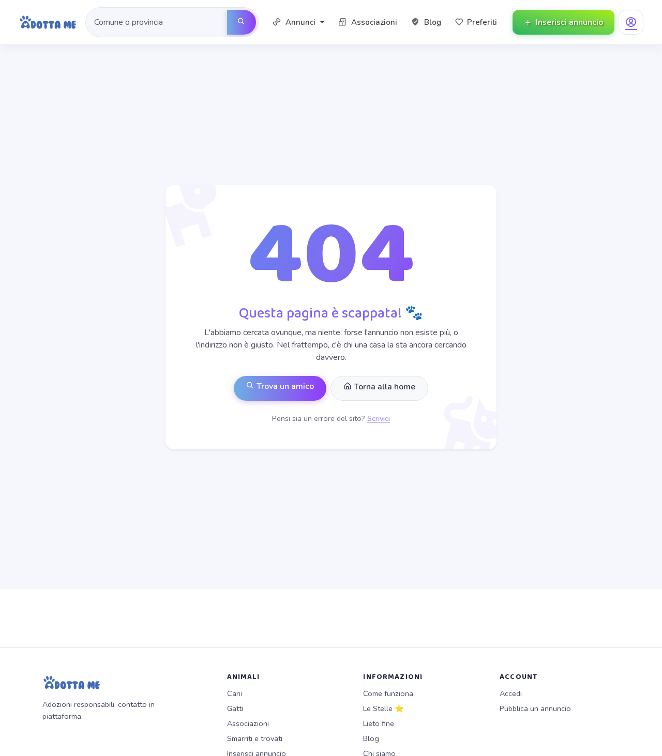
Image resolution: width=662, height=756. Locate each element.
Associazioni (248, 723)
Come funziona (388, 693)
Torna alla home (383, 386)
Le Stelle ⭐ (383, 708)
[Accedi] (631, 22)
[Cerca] (241, 22)
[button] (298, 22)
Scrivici (378, 418)
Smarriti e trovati (254, 738)
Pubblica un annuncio (535, 708)
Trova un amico (284, 386)
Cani (234, 693)
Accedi (511, 693)
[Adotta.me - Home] (48, 22)
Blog (371, 738)
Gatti (235, 708)
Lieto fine (378, 723)
